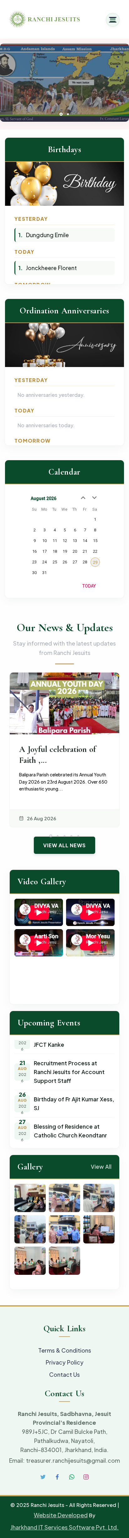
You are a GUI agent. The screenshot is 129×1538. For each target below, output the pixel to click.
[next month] (94, 497)
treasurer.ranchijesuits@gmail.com (73, 1460)
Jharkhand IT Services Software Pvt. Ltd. (64, 1527)
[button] (61, 114)
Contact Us (64, 1374)
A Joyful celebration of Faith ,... (57, 754)
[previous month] (83, 497)
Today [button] (89, 585)
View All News (64, 845)
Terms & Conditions (64, 1350)
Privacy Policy (65, 1362)
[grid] (64, 543)
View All (101, 1166)
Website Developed (61, 1515)
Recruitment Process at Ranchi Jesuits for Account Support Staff (69, 1067)
